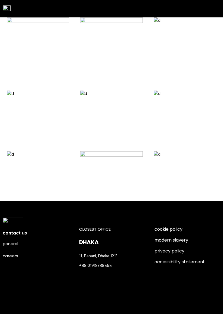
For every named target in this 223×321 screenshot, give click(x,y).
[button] (211, 8)
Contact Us (15, 233)
